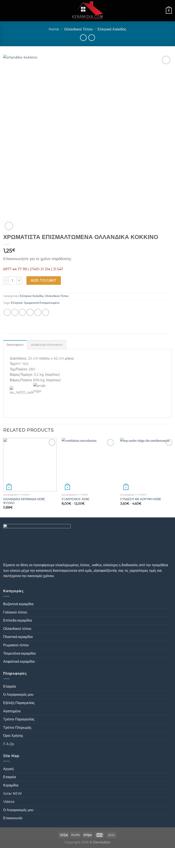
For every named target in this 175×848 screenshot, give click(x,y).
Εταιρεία (9, 686)
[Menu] (5, 10)
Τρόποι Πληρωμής (17, 728)
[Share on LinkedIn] (45, 312)
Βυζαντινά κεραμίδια (18, 604)
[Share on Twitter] (22, 312)
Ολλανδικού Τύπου (78, 29)
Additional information (47, 344)
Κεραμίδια (10, 785)
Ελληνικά (17, 302)
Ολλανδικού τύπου (17, 629)
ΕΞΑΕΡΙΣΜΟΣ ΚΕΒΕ (75, 499)
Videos (8, 802)
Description (15, 344)
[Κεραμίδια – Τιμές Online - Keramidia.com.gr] (87, 10)
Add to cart (43, 280)
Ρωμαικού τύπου (16, 645)
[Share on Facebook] (14, 312)
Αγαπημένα (11, 711)
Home (54, 29)
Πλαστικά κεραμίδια (18, 637)
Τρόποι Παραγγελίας (19, 719)
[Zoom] (9, 226)
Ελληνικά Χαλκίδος (112, 29)
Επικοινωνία (12, 818)
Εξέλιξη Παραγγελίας (19, 703)
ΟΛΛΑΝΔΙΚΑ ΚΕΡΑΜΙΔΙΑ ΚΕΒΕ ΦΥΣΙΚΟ (24, 501)
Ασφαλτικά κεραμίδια (19, 661)
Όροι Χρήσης (13, 736)
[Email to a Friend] (30, 312)
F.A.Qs (8, 744)
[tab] (15, 344)
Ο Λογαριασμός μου (18, 695)
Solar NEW (12, 794)
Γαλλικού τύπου (15, 612)
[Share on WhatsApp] (7, 312)
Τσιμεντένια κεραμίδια (19, 653)
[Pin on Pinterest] (37, 312)
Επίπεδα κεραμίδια (17, 620)
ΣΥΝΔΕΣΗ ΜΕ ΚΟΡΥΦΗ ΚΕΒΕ (140, 499)
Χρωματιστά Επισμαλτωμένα (42, 302)
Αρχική (8, 769)
